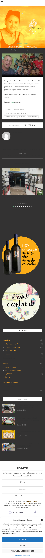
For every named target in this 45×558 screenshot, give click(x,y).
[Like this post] (25, 125)
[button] (42, 520)
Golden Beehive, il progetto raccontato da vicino (28, 406)
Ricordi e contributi (23, 382)
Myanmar (24, 374)
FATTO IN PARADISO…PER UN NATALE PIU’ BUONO (28, 445)
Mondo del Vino (24, 350)
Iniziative (23, 340)
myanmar (22, 116)
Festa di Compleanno (24, 347)
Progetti (23, 363)
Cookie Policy (18, 555)
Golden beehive (10, 116)
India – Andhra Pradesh (24, 370)
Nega (22, 545)
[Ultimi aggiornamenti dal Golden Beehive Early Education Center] (8, 421)
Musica (24, 354)
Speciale (23, 390)
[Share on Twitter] (30, 125)
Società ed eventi (23, 386)
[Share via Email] (34, 125)
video (12, 102)
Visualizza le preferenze (22, 551)
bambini (8, 110)
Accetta (22, 539)
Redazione (19, 50)
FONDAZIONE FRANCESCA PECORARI (16, 113)
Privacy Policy (26, 555)
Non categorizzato (23, 358)
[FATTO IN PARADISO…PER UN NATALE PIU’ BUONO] (8, 447)
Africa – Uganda (24, 367)
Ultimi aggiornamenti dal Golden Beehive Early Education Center (29, 420)
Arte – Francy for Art (24, 344)
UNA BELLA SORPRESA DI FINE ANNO (28, 432)
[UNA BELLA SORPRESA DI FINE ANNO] (8, 434)
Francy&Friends (23, 336)
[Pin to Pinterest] (32, 125)
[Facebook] (42, 3)
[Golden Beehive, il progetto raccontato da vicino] (22, 181)
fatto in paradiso (19, 110)
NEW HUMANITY (32, 116)
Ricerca (24, 377)
